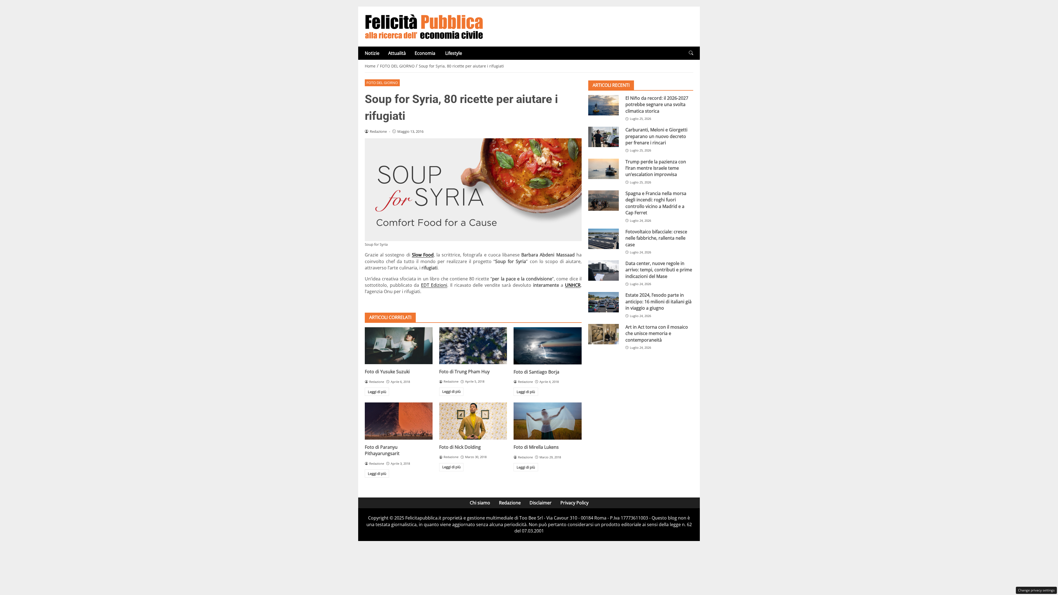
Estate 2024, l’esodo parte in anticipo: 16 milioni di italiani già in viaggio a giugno (658, 301)
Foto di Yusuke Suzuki (387, 372)
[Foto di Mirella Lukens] (547, 421)
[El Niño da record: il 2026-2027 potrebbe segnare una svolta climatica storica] (603, 105)
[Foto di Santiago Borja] (547, 345)
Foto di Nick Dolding (460, 447)
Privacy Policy (574, 503)
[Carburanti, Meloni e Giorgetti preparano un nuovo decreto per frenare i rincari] (603, 137)
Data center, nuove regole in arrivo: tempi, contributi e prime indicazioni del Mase (658, 269)
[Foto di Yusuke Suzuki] (399, 345)
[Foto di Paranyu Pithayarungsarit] (399, 420)
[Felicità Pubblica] (424, 26)
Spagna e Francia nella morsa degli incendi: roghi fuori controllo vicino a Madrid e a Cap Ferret (655, 203)
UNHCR (573, 285)
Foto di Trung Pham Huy (464, 372)
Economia (425, 53)
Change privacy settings (1036, 590)
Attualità (397, 53)
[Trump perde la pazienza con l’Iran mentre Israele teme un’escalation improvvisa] (603, 169)
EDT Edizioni (434, 285)
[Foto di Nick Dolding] (473, 420)
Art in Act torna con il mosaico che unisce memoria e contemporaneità (656, 333)
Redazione (510, 503)
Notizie (372, 53)
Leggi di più (377, 391)
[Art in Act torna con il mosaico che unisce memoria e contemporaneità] (603, 334)
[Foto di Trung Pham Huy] (473, 345)
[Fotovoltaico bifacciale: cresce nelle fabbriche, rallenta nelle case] (603, 239)
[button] (691, 53)
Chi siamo (480, 503)
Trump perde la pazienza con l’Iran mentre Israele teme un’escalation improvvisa (655, 168)
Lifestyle (453, 53)
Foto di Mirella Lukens (536, 447)
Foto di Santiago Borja (536, 372)
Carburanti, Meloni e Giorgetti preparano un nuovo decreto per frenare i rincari (656, 136)
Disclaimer (541, 503)
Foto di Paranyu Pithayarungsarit (382, 450)
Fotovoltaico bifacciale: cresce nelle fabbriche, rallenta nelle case (656, 238)
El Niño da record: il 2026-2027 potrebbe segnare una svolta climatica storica (656, 104)
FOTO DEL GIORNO (382, 82)
